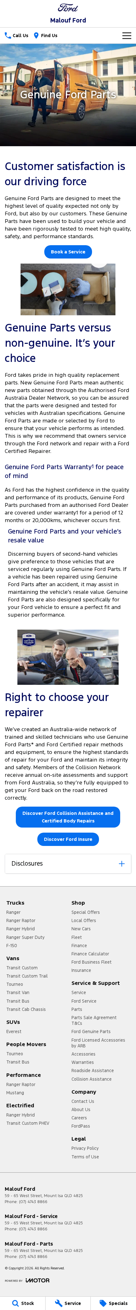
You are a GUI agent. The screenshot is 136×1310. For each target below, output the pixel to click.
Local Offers (83, 920)
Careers (79, 1118)
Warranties (82, 1062)
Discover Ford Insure (68, 839)
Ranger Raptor (20, 920)
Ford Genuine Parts (91, 1031)
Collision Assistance (91, 1079)
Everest (14, 1031)
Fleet (76, 937)
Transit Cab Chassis (26, 1009)
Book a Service (68, 252)
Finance (79, 945)
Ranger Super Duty (25, 937)
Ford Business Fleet (91, 962)
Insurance (81, 970)
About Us (80, 1109)
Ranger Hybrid (20, 929)
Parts (76, 1009)
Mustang (15, 1093)
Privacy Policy (85, 1148)
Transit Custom (22, 968)
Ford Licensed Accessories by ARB (98, 1043)
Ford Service (83, 1001)
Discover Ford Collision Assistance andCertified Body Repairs (68, 817)
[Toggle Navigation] (126, 35)
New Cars (81, 929)
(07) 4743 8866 (33, 1201)
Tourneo (14, 984)
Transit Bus (17, 1001)
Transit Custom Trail (27, 976)
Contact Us (82, 1101)
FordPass (80, 1126)
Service (78, 992)
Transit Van (17, 992)
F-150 (11, 945)
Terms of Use (85, 1157)
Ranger (13, 912)
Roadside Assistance (92, 1070)
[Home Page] (68, 7)
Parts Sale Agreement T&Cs (94, 1020)
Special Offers (85, 912)
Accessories (83, 1054)
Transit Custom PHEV (27, 1123)
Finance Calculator (90, 954)
